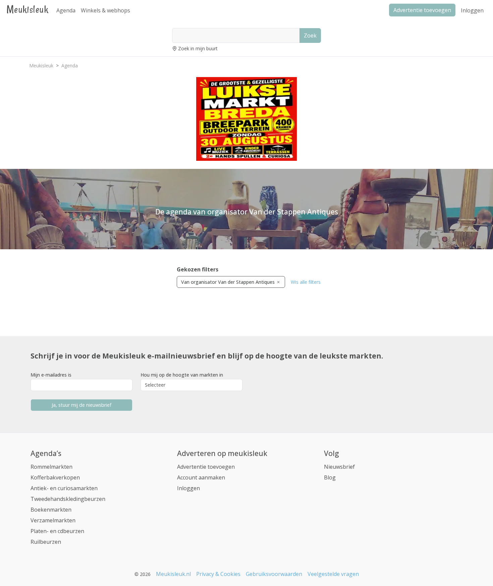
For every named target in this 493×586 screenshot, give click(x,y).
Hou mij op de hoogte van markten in (182, 375)
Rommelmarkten (51, 466)
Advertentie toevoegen (206, 466)
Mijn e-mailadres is (51, 375)
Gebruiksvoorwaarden (274, 574)
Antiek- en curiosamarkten (64, 488)
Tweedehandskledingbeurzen (68, 499)
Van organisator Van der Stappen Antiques (228, 282)
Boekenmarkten (51, 509)
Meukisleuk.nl (173, 574)
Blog (330, 477)
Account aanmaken (201, 477)
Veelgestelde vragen (333, 574)
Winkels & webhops (105, 10)
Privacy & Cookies (218, 574)
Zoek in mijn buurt (198, 48)
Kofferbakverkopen (55, 477)
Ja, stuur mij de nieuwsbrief (81, 405)
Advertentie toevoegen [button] (422, 10)
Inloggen (472, 10)
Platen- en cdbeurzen (57, 531)
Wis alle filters (306, 282)
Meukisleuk (27, 9)
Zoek (310, 35)
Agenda (65, 10)
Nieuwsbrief (339, 466)
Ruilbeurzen (46, 541)
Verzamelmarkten (53, 520)
